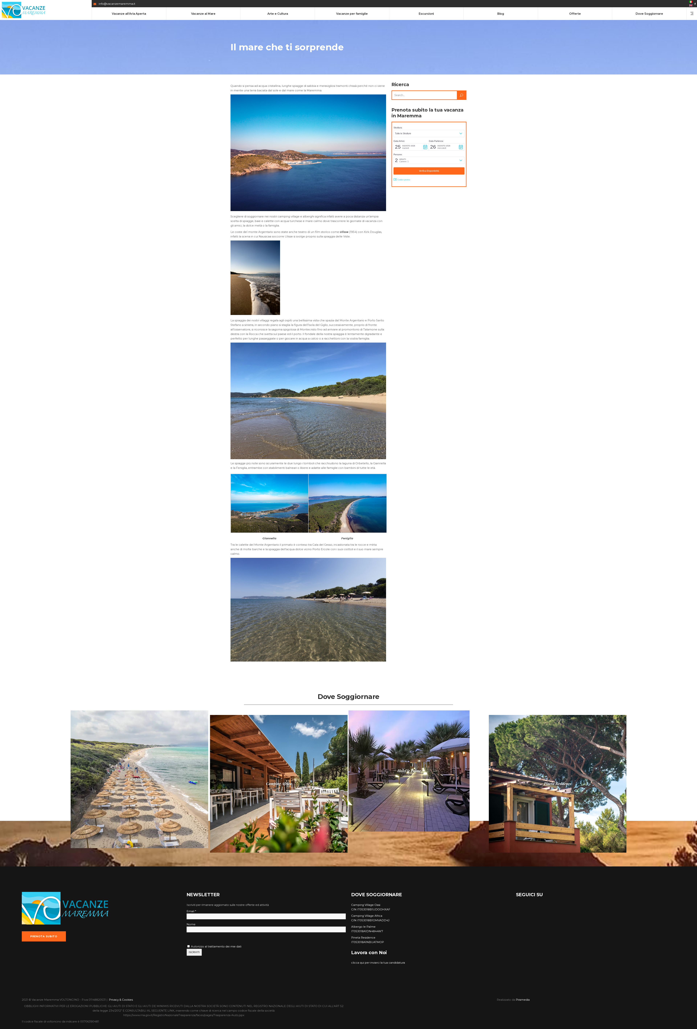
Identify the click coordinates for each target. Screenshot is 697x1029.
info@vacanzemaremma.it (117, 3)
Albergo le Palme (363, 926)
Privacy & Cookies (121, 999)
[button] (429, 133)
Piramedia (523, 999)
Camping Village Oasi (365, 905)
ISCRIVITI (194, 952)
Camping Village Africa (366, 915)
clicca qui (357, 962)
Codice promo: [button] (404, 180)
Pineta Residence (363, 937)
